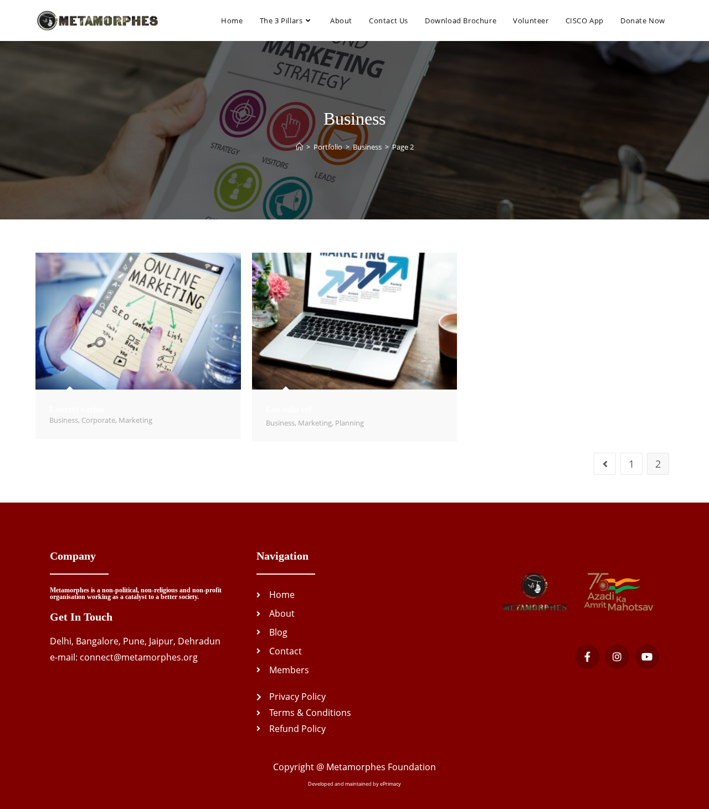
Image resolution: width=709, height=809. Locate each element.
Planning (349, 423)
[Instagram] (617, 656)
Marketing (135, 420)
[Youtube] (647, 656)
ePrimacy (390, 783)
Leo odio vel (288, 409)
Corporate (98, 420)
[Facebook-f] (587, 656)
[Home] (299, 147)
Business (63, 420)
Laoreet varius (76, 409)
